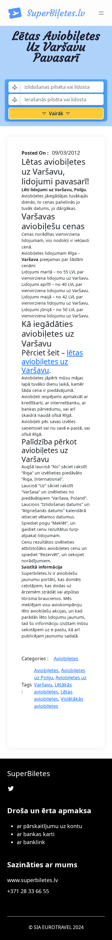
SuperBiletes (28, 773)
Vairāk (56, 113)
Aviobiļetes (66, 658)
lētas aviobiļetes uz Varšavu (52, 361)
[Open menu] (101, 13)
